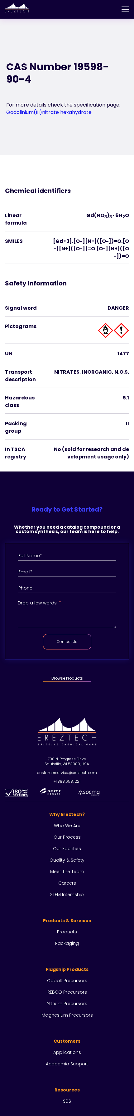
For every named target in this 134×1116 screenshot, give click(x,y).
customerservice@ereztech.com (67, 772)
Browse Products (67, 678)
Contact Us (67, 641)
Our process (67, 837)
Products (67, 932)
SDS (67, 1101)
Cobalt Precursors (67, 980)
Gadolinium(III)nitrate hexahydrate (49, 112)
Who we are (67, 825)
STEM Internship (67, 894)
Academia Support (67, 1064)
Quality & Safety (67, 860)
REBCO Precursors (67, 992)
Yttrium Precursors (67, 1003)
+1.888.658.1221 (67, 781)
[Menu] (125, 9)
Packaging (67, 943)
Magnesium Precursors (67, 1015)
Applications (67, 1052)
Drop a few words (37, 603)
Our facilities (67, 848)
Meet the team (67, 871)
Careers (67, 883)
